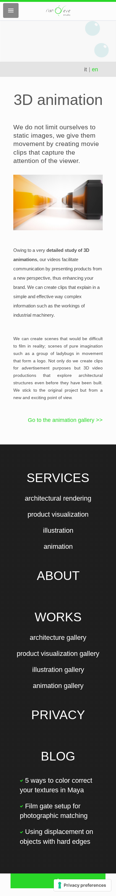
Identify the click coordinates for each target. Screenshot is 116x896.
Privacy (58, 715)
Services (58, 478)
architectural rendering (58, 498)
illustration (58, 530)
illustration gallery (58, 669)
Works (58, 617)
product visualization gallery (58, 653)
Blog (58, 756)
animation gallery (58, 686)
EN (95, 69)
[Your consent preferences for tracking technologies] (82, 885)
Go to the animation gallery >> (65, 420)
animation (58, 546)
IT (86, 69)
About (58, 575)
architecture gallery (58, 637)
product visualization (58, 514)
